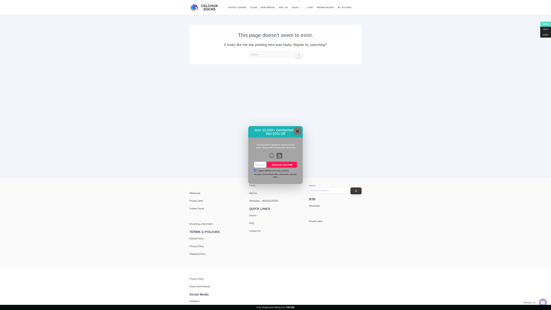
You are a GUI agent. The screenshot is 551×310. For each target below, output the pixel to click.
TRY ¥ (544, 29)
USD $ (544, 24)
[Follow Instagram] (271, 156)
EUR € (544, 34)
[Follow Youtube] (279, 156)
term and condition (280, 170)
